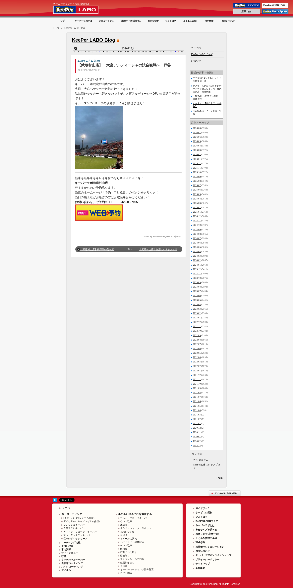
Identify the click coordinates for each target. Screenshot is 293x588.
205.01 (196, 445)
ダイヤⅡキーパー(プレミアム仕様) (81, 521)
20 (142, 52)
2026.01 (197, 159)
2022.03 (197, 361)
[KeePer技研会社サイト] (275, 7)
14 (121, 52)
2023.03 (197, 309)
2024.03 (197, 256)
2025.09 (197, 176)
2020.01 (197, 436)
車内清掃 (66, 549)
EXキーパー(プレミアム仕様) (78, 518)
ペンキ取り (126, 545)
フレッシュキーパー (74, 524)
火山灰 (123, 566)
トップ (61, 21)
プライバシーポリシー (207, 559)
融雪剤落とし (127, 562)
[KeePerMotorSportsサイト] (275, 13)
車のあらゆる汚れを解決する (135, 513)
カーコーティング (71, 513)
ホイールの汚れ (128, 538)
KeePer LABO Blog (93, 40)
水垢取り (125, 524)
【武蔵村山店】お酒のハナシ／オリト (159, 249)
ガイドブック (203, 508)
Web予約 (200, 542)
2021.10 (197, 384)
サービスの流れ (204, 512)
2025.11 (197, 168)
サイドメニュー (69, 553)
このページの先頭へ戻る (224, 493)
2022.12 (197, 322)
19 (139, 52)
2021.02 (197, 419)
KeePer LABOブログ (89, 70)
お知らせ (196, 60)
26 (164, 52)
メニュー (68, 508)
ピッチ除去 (126, 572)
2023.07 (197, 291)
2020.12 (197, 428)
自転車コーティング (72, 563)
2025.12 (197, 163)
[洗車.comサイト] (247, 13)
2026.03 (197, 150)
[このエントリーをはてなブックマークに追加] (55, 501)
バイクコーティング (72, 566)
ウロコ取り (126, 521)
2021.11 (197, 379)
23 (153, 52)
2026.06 (197, 137)
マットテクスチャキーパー (77, 535)
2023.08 (197, 287)
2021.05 (197, 406)
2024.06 (197, 242)
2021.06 (197, 401)
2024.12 (197, 216)
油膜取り (125, 535)
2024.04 (197, 251)
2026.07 (197, 132)
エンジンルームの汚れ (132, 559)
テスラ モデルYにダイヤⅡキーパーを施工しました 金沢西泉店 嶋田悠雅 (207, 88)
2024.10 (197, 225)
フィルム (66, 570)
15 (125, 52)
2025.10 (197, 172)
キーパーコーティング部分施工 (137, 569)
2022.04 (197, 357)
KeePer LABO (81, 9)
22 (149, 52)
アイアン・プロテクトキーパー (80, 531)
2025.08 (197, 181)
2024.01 (197, 265)
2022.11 (197, 326)
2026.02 (197, 154)
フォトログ (170, 21)
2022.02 (197, 366)
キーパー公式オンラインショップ (213, 555)
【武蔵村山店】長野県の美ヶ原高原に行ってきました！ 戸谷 (113, 249)
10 (107, 52)
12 (114, 52)
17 (132, 52)
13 (117, 52)
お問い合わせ (228, 21)
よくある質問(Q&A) (206, 538)
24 (157, 52)
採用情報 (209, 21)
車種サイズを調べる (131, 21)
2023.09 (197, 282)
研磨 (63, 556)
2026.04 (197, 145)
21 (146, 52)
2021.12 (197, 375)
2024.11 (197, 220)
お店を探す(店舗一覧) (207, 533)
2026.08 (197, 128)
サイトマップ (203, 563)
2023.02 (197, 313)
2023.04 (197, 304)
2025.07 (197, 185)
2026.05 (197, 141)
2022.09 (197, 335)
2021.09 (197, 388)
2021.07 (197, 397)
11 (110, 52)
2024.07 (197, 238)
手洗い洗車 (67, 546)
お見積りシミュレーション (210, 546)
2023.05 (197, 300)
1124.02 (197, 441)
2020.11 (197, 432)
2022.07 (197, 344)
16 (128, 52)
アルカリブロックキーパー (134, 518)
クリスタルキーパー (74, 528)
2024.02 (197, 260)
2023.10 (197, 278)
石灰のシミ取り (128, 552)
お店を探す (153, 21)
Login (219, 478)
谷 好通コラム (200, 459)
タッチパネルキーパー (73, 559)
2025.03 (197, 203)
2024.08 (197, 234)
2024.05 (197, 247)
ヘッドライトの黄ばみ (132, 542)
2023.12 (197, 269)
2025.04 (197, 198)
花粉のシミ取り (128, 531)
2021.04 (197, 410)
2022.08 (197, 340)
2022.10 (197, 331)
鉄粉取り (125, 549)
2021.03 (197, 414)
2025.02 (197, 207)
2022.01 (197, 370)
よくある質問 (189, 21)
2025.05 (197, 194)
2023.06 (197, 295)
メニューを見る (106, 21)
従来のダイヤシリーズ (75, 538)
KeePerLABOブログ (207, 521)
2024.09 (197, 229)
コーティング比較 (71, 542)
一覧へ (128, 249)
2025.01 (197, 212)
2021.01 (197, 423)
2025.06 (197, 189)
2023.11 (197, 273)
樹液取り (125, 555)
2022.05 (197, 353)
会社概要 (200, 568)
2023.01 (197, 317)
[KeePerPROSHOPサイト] (247, 7)
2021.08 (197, 392)
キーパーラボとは (83, 21)
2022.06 (197, 348)
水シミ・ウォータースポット (135, 528)
